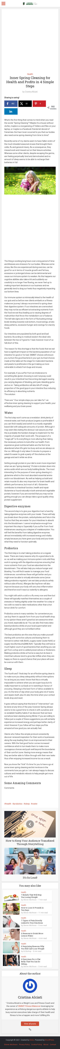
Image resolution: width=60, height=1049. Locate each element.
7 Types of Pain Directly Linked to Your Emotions (32, 921)
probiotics (18, 804)
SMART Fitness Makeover (29, 1006)
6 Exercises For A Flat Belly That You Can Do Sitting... (30, 961)
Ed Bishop (27, 951)
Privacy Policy (24, 1044)
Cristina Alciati (31, 92)
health (8, 804)
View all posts (30, 1024)
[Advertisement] (30, 40)
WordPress (49, 1040)
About (45, 1044)
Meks (32, 1040)
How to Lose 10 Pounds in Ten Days (32, 908)
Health (30, 74)
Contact (53, 1044)
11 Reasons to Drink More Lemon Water (32, 934)
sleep (27, 804)
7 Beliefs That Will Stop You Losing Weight (31, 896)
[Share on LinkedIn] (11, 111)
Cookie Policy (36, 1044)
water (34, 804)
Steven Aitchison (30, 900)
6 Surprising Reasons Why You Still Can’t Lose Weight (32, 947)
